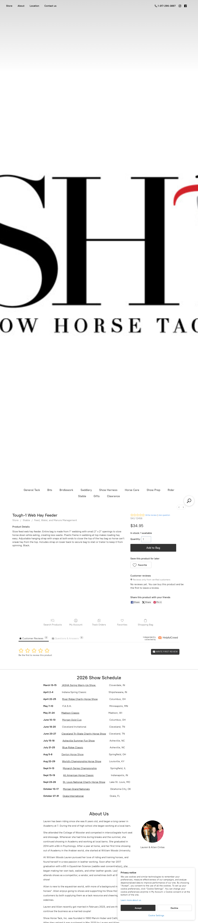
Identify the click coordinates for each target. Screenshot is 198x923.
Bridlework (66, 490)
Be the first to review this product (35, 655)
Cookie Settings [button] (156, 915)
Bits (49, 490)
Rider (171, 490)
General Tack (32, 490)
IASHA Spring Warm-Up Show (78, 685)
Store (9, 5)
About (21, 5)
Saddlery (86, 490)
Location (34, 5)
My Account (75, 624)
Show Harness (108, 490)
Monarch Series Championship (80, 768)
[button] (141, 565)
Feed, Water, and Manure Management (55, 520)
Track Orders (99, 624)
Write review (151, 515)
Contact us (50, 5)
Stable (82, 496)
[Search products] (189, 501)
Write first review (166, 651)
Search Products (52, 624)
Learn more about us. (131, 900)
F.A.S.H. (67, 706)
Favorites (122, 624)
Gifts (97, 496)
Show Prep (153, 490)
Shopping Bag (145, 624)
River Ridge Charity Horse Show (80, 699)
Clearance (113, 496)
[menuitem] (179, 507)
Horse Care (132, 490)
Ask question (164, 515)
